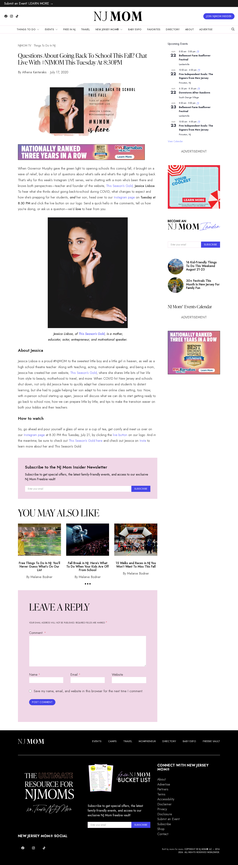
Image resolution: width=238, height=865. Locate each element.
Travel (85, 29)
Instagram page (124, 197)
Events (49, 29)
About (189, 29)
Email (75, 674)
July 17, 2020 (59, 72)
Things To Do (26, 29)
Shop (160, 829)
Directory (172, 29)
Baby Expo (135, 29)
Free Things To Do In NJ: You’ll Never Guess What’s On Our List (39, 566)
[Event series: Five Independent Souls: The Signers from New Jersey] (199, 70)
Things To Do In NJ (44, 46)
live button (120, 434)
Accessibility (165, 799)
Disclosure (164, 814)
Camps (112, 741)
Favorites (153, 29)
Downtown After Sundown (194, 92)
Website (117, 674)
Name (34, 674)
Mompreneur (147, 741)
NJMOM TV (24, 46)
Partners (162, 789)
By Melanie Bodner (39, 577)
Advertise (205, 29)
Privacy (162, 809)
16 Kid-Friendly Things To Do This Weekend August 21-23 (201, 266)
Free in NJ (69, 29)
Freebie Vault (211, 741)
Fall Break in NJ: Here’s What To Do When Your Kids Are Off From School (87, 566)
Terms (161, 794)
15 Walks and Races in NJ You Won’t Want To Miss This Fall (136, 565)
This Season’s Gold (119, 185)
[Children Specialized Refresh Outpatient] (81, 151)
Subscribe (164, 824)
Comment (36, 632)
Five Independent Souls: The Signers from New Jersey (196, 76)
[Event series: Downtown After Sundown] (198, 88)
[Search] (233, 29)
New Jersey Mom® (107, 29)
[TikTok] (17, 16)
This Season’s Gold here (85, 440)
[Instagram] (11, 16)
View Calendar (175, 141)
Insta (143, 440)
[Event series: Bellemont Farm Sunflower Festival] (198, 51)
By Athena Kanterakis (32, 72)
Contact (162, 834)
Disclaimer (164, 804)
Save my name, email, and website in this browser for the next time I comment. (88, 691)
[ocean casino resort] (194, 187)
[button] (85, 584)
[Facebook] (5, 16)
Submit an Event (168, 819)
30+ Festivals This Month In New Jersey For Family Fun (203, 284)
